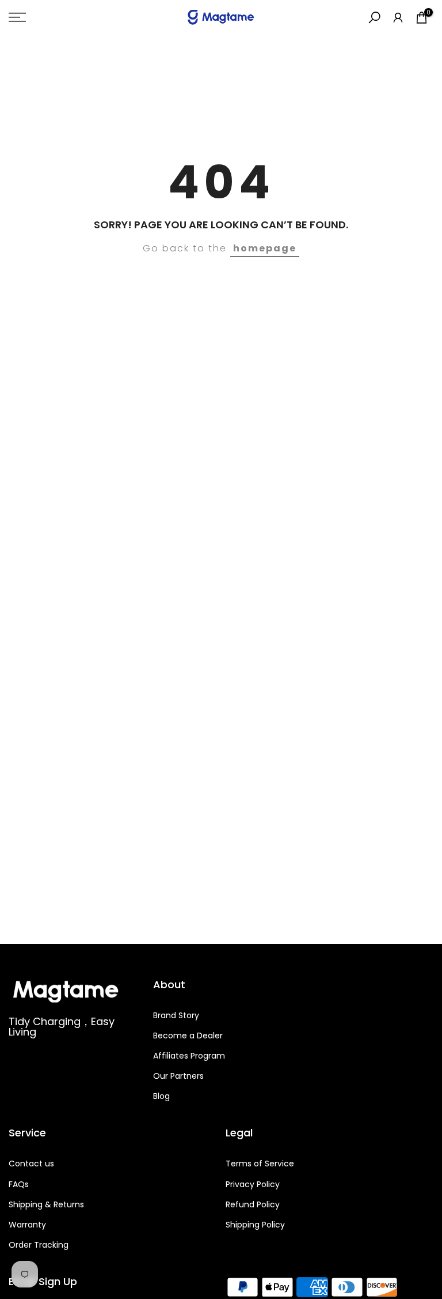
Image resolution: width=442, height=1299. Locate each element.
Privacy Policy (253, 1184)
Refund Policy (253, 1204)
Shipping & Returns (46, 1204)
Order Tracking (38, 1245)
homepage (264, 248)
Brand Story (176, 1015)
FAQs (19, 1184)
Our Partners (178, 1076)
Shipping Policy (255, 1224)
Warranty (27, 1224)
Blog (161, 1096)
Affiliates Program (189, 1055)
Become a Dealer (188, 1035)
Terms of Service (260, 1163)
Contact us (31, 1163)
